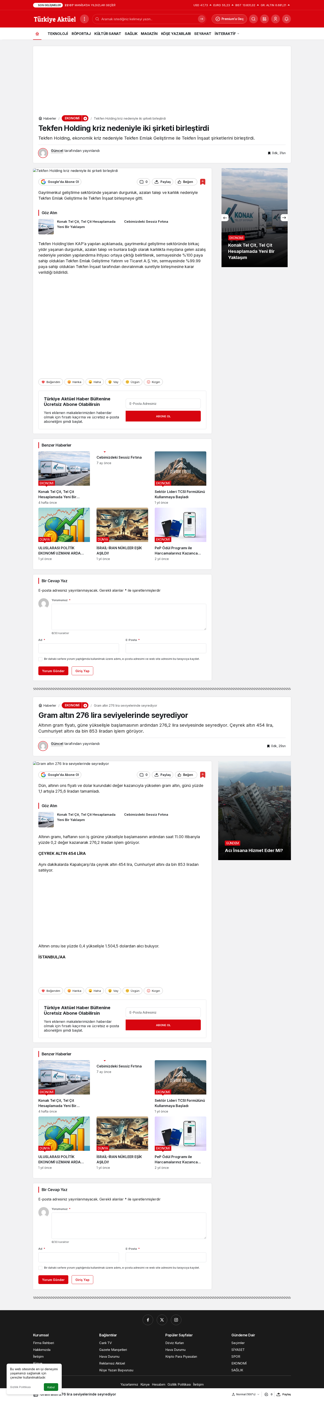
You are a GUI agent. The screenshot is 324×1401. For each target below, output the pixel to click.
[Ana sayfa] (37, 33)
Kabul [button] (51, 1387)
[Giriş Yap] (275, 19)
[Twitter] (162, 1320)
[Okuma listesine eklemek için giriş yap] (202, 181)
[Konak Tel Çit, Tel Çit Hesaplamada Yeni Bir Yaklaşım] (79, 226)
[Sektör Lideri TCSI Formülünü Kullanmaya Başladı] (180, 477)
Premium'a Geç (233, 19)
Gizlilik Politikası (20, 1387)
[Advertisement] (162, 77)
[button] (264, 19)
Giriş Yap (82, 671)
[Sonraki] (284, 217)
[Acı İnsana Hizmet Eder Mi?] (254, 810)
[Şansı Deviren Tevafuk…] (255, 217)
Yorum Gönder (53, 671)
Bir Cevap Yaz (54, 580)
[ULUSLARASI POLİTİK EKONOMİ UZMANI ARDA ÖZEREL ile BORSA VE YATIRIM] (64, 534)
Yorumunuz (61, 600)
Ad (41, 640)
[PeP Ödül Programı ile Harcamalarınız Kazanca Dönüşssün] (180, 534)
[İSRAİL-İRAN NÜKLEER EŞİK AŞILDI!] (122, 534)
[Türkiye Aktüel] (54, 18)
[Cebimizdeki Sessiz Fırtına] (165, 226)
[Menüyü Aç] (84, 19)
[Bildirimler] (286, 19)
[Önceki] (225, 217)
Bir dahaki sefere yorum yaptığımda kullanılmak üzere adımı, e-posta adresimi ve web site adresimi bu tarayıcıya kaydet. (122, 658)
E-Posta (133, 640)
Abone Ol (163, 416)
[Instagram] (176, 1320)
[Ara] (253, 19)
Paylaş (286, 1394)
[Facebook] (148, 1320)
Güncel (57, 150)
